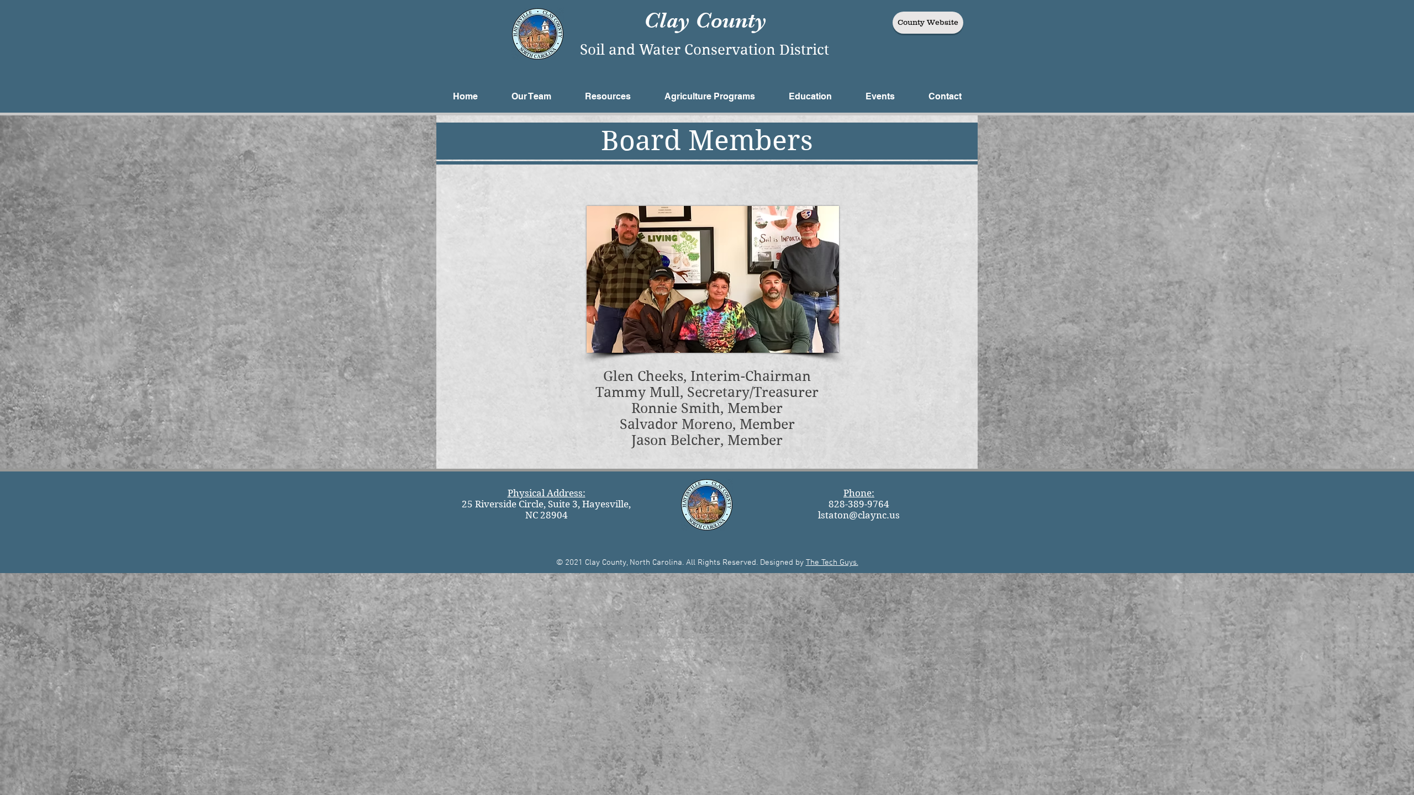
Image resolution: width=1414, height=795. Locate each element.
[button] (531, 96)
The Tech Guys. (832, 563)
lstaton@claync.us (859, 515)
